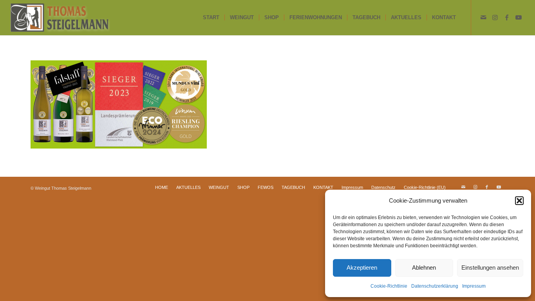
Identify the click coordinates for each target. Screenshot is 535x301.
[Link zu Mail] (483, 17)
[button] (519, 201)
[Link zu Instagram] (495, 17)
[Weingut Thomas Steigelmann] (60, 17)
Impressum (474, 286)
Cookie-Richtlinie (389, 286)
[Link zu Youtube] (518, 17)
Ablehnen (424, 267)
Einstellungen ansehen (490, 267)
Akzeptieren (362, 267)
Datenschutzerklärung (434, 286)
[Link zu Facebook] (507, 17)
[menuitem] (211, 17)
